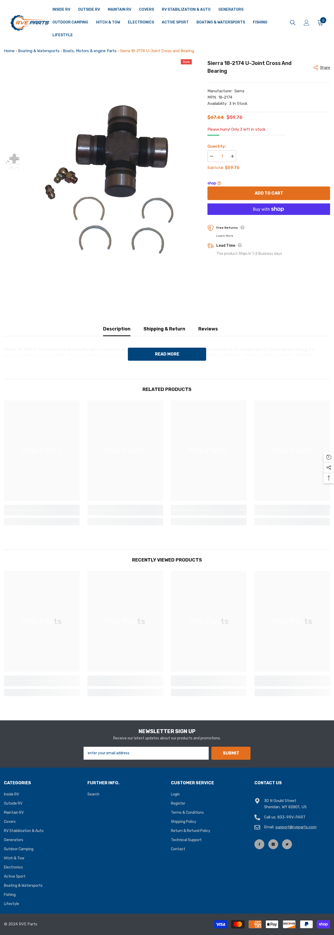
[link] (42, 512)
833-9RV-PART (291, 817)
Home (9, 51)
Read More (167, 354)
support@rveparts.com (296, 827)
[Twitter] (287, 844)
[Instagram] (273, 844)
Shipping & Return (164, 329)
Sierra (239, 91)
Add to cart (269, 193)
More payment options (268, 218)
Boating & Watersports (38, 51)
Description (116, 329)
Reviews (208, 329)
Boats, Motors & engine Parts (90, 51)
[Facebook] (259, 844)
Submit (231, 753)
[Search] (292, 22)
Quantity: (216, 146)
